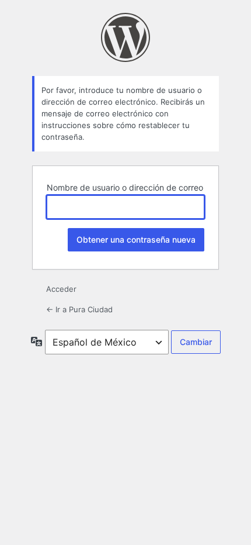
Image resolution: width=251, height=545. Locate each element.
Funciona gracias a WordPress (125, 37)
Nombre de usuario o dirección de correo (125, 187)
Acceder (61, 289)
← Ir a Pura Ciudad (79, 309)
